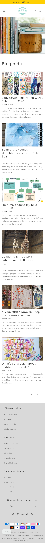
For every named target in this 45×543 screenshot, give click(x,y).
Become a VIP (9, 482)
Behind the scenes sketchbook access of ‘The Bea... (21, 153)
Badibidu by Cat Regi (14, 538)
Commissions (9, 458)
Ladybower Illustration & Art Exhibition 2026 (22, 99)
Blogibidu (8, 419)
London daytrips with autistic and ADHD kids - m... (20, 260)
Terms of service (34, 532)
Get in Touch (9, 487)
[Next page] (37, 394)
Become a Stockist (11, 443)
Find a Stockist (10, 429)
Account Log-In (10, 492)
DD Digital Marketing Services (22, 540)
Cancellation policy (37, 535)
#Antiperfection (10, 414)
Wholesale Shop (10, 448)
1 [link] (7, 395)
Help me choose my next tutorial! (19, 206)
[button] (4, 10)
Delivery (7, 477)
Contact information (22, 535)
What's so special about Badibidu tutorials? (19, 365)
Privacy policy (22, 532)
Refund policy (11, 532)
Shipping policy (9, 535)
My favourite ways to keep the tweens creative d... (21, 313)
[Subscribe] (35, 506)
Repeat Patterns (10, 463)
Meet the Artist (10, 424)
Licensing (8, 453)
